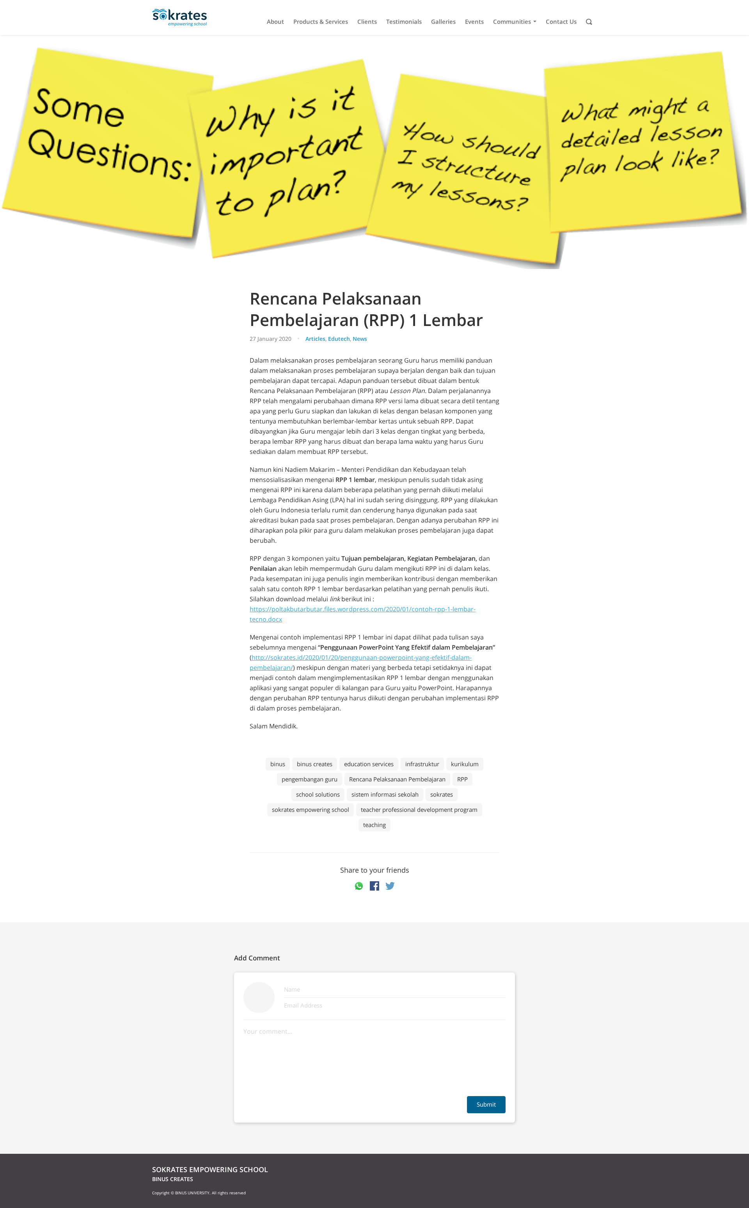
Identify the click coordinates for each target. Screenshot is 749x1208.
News (360, 338)
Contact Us (561, 21)
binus (277, 764)
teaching (374, 825)
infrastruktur (422, 764)
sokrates (441, 794)
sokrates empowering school (310, 809)
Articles (315, 338)
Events (474, 21)
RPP (462, 779)
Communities (512, 21)
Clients (367, 21)
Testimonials (404, 21)
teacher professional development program (419, 809)
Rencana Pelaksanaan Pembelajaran (397, 779)
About (275, 21)
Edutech (339, 338)
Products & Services (320, 21)
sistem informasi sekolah (385, 794)
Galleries (443, 21)
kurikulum (465, 764)
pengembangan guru (309, 779)
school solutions (318, 794)
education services (369, 764)
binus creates (314, 764)
